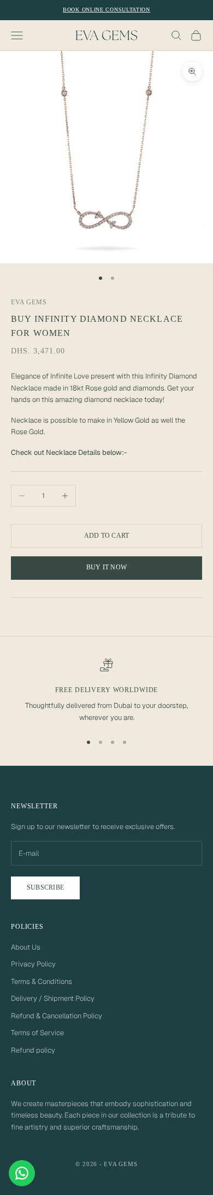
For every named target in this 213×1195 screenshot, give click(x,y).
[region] (106, 691)
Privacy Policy (33, 964)
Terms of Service (37, 1032)
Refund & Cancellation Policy (56, 1015)
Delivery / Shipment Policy (52, 998)
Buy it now (106, 567)
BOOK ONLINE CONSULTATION (106, 10)
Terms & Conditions (41, 981)
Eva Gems (29, 302)
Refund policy (33, 1050)
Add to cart (106, 535)
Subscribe (45, 887)
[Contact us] (22, 1173)
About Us (25, 947)
